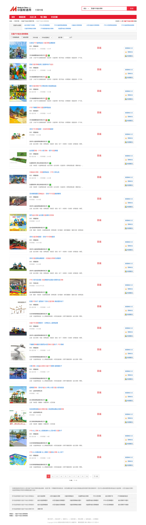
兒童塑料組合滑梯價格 (64, 28)
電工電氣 (43, 17)
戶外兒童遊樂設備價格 (60, 25)
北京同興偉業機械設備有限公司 (38, 314)
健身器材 (35, 111)
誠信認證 (25, 37)
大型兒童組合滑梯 (55, 496)
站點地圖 (73, 519)
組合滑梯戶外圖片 (123, 500)
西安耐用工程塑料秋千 (41, 64)
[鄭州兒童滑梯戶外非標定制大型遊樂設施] (18, 93)
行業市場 (39, 10)
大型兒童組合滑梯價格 (92, 25)
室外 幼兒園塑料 (41, 215)
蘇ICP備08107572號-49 (92, 522)
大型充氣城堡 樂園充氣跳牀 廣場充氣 (46, 280)
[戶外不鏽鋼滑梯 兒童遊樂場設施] (18, 115)
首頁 (13, 17)
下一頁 (96, 476)
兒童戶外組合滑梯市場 (27, 21)
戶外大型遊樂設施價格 (110, 25)
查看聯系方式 (129, 48)
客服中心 (65, 519)
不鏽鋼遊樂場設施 (40, 107)
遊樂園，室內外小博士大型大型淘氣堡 (46, 387)
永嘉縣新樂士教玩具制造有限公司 (39, 163)
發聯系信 (130, 52)
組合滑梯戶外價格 (29, 25)
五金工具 (33, 17)
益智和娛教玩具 (37, 391)
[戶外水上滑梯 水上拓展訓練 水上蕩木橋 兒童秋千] (18, 438)
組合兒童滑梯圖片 (43, 500)
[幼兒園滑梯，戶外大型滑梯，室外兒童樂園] (18, 158)
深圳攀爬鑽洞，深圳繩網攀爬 (45, 194)
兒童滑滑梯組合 (69, 496)
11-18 (75, 480)
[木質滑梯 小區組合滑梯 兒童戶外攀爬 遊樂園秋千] (18, 373)
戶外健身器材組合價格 (47, 28)
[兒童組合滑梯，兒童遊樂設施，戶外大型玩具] (18, 179)
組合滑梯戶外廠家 (123, 505)
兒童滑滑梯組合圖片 (75, 500)
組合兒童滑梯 (41, 496)
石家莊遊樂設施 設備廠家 (42, 43)
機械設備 (22, 17)
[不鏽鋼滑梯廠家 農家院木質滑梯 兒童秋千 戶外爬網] (18, 351)
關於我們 (50, 519)
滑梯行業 (40, 509)
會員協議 (88, 519)
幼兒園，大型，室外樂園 (43, 150)
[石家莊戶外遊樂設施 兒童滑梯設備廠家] (18, 50)
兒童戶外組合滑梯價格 (21, 514)
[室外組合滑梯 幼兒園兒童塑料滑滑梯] (18, 222)
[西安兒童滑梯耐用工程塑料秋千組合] (18, 71)
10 (87, 476)
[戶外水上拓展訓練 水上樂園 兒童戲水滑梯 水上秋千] (18, 459)
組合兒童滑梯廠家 (43, 505)
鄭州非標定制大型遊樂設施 (42, 86)
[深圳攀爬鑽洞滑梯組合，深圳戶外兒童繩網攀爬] (18, 201)
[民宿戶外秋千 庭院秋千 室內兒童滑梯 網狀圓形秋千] (18, 308)
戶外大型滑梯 (97, 496)
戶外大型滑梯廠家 (108, 505)
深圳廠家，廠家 (41, 129)
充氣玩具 (35, 283)
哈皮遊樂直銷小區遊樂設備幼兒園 (46, 409)
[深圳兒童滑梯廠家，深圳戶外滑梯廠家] (18, 244)
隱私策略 (80, 519)
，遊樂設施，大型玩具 (44, 172)
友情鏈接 (95, 519)
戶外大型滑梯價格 (44, 25)
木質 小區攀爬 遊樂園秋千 (45, 366)
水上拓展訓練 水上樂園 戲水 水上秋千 (46, 452)
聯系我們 (57, 519)
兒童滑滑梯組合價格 (30, 28)
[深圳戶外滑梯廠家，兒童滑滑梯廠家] (18, 136)
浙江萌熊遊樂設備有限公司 (37, 400)
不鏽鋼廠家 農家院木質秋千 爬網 (46, 344)
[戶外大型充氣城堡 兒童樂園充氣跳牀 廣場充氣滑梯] (18, 287)
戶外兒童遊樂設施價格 (127, 25)
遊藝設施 (35, 46)
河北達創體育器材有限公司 (37, 55)
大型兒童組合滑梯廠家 (58, 505)
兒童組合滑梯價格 (77, 25)
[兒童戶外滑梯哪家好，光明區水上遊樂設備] (18, 330)
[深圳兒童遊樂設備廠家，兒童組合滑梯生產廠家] (18, 265)
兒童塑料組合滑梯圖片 (92, 500)
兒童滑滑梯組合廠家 (75, 505)
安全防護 (54, 17)
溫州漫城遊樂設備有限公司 (37, 228)
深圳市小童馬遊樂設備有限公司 (38, 141)
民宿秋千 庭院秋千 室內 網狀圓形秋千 (46, 301)
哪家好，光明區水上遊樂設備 (43, 323)
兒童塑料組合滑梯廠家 (92, 505)
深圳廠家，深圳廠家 (42, 237)
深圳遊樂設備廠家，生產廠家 (45, 258)
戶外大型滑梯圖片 (108, 500)
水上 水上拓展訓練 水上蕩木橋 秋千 (45, 431)
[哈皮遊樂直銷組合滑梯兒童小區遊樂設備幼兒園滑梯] (18, 416)
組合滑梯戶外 (109, 496)
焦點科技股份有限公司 (64, 522)
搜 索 (131, 8)
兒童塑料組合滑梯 (83, 496)
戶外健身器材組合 (123, 496)
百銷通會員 (16, 37)
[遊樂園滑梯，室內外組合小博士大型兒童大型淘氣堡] (18, 395)
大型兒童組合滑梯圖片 (58, 500)
